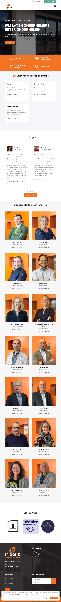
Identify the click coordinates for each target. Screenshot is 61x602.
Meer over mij (16, 247)
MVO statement (9, 583)
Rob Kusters (17, 243)
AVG (6, 586)
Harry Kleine (17, 408)
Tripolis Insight (50, 1)
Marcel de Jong (43, 491)
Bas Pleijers (17, 449)
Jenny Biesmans (43, 243)
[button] (27, 191)
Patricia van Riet (17, 491)
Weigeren (46, 598)
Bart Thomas (44, 284)
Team (9, 84)
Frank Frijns (44, 408)
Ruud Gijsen (44, 367)
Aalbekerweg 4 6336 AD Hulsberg (36, 554)
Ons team (9, 98)
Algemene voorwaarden (11, 578)
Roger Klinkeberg (17, 367)
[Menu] (55, 6)
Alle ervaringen (30, 195)
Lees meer (9, 42)
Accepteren (54, 598)
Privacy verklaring (9, 581)
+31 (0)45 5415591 (43, 600)
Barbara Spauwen (17, 325)
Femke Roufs (17, 284)
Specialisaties (39, 84)
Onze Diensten (38, 98)
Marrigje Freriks (44, 449)
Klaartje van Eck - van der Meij (44, 325)
